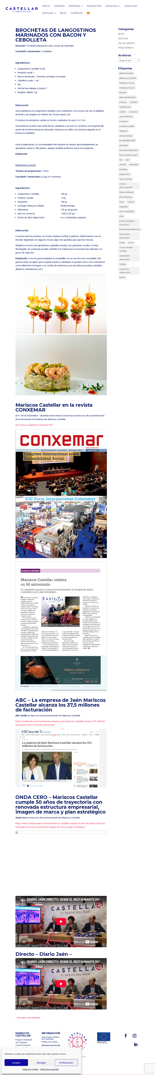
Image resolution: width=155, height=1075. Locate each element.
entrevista (123, 145)
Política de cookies (30, 1069)
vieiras (122, 277)
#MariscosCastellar (127, 78)
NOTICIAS (123, 38)
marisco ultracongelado (126, 186)
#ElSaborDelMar (126, 73)
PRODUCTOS (94, 6)
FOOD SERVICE (125, 47)
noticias (130, 202)
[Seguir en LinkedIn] (136, 1044)
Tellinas (122, 264)
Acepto (16, 1062)
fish (121, 160)
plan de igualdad (126, 211)
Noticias (47, 13)
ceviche (122, 112)
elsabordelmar (125, 136)
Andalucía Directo (127, 88)
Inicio (46, 6)
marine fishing (125, 179)
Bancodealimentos (127, 97)
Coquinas (123, 121)
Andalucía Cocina (126, 83)
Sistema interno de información (51, 1046)
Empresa (74, 6)
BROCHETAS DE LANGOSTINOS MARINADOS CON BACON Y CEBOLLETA (55, 35)
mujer (121, 202)
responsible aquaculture (124, 236)
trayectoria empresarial (124, 271)
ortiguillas (123, 206)
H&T (127, 160)
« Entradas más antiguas (27, 1017)
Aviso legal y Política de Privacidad (50, 1038)
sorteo (131, 242)
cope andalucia (126, 116)
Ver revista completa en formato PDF (34, 424)
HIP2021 (122, 164)
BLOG (63, 13)
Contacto (77, 13)
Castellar (133, 102)
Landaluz (123, 169)
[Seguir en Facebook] (126, 1036)
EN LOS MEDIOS (126, 43)
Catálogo (111, 6)
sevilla (122, 242)
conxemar (133, 112)
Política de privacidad (49, 1069)
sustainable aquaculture (124, 257)
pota (121, 216)
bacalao (122, 92)
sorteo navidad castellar (126, 249)
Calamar (123, 102)
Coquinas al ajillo (126, 126)
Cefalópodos (125, 107)
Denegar (41, 1062)
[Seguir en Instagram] (134, 1036)
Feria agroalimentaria (128, 150)
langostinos (124, 174)
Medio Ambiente (126, 192)
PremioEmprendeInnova (129, 229)
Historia (59, 6)
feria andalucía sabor (128, 155)
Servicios (131, 6)
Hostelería (133, 164)
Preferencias (66, 1062)
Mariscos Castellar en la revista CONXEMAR (53, 407)
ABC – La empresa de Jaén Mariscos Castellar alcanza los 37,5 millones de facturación (60, 705)
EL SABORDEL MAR (127, 140)
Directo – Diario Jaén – (43, 954)
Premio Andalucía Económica (127, 223)
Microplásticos (125, 197)
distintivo (123, 131)
